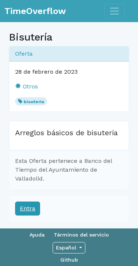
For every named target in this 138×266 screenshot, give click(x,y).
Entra (27, 208)
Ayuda (37, 235)
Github (69, 260)
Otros (29, 86)
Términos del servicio (81, 235)
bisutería (34, 101)
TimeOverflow (35, 11)
